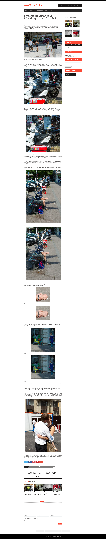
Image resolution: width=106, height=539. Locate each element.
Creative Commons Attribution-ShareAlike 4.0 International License (45, 535)
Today (67, 44)
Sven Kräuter (27, 21)
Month (75, 44)
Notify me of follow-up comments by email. (32, 518)
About (46, 10)
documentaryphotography (32, 467)
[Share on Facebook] (30, 462)
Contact (51, 10)
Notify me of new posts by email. (30, 520)
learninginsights (41, 467)
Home (26, 10)
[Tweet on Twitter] (26, 462)
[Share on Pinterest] (37, 462)
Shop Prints (32, 10)
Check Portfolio (40, 10)
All (79, 44)
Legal (60, 536)
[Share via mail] (41, 462)
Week (71, 44)
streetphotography (49, 467)
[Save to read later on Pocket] (34, 462)
